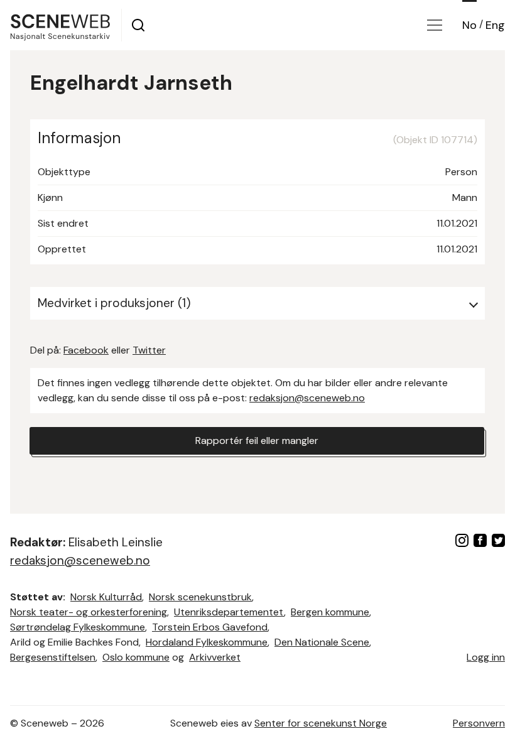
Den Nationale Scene (321, 642)
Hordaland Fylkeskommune (207, 642)
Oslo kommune (136, 657)
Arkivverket (215, 657)
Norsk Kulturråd (106, 596)
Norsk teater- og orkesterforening (88, 612)
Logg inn (486, 657)
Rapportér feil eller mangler (256, 440)
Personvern (479, 723)
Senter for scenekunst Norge (320, 723)
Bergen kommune (330, 612)
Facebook (86, 350)
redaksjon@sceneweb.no (307, 397)
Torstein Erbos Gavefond (210, 627)
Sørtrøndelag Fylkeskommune (77, 627)
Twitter (149, 350)
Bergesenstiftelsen (52, 657)
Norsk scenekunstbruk (200, 596)
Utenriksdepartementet (229, 612)
